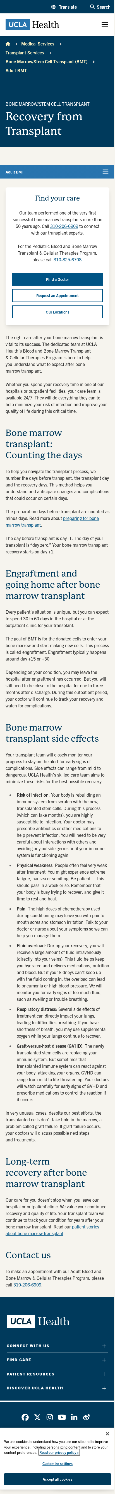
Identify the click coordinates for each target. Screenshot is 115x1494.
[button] (64, 7)
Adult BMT (16, 70)
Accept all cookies (57, 1479)
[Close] (107, 1434)
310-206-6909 (64, 226)
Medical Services (37, 43)
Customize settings (57, 1463)
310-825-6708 (68, 259)
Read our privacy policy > (59, 1452)
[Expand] (104, 1345)
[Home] (8, 43)
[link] (25, 1417)
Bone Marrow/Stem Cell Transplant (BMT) (46, 61)
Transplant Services (25, 52)
